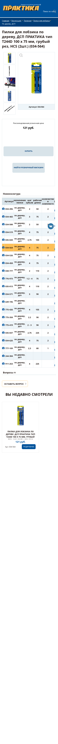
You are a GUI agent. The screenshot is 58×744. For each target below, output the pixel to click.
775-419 (9, 325)
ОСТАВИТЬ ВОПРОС (14, 384)
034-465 (9, 216)
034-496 (9, 209)
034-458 (9, 263)
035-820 (9, 240)
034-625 (9, 340)
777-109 (9, 348)
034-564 (9, 247)
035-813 (9, 286)
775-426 (9, 309)
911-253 (9, 363)
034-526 (9, 255)
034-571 (9, 294)
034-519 (9, 232)
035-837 (9, 332)
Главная (5, 20)
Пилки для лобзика (41, 20)
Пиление (27, 20)
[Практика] (51, 226)
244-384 (9, 356)
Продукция (16, 20)
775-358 (9, 317)
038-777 (9, 271)
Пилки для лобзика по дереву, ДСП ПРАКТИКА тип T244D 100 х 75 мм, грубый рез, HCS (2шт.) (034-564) (20, 435)
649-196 (9, 301)
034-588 (9, 224)
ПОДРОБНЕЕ (28, 446)
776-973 (9, 278)
